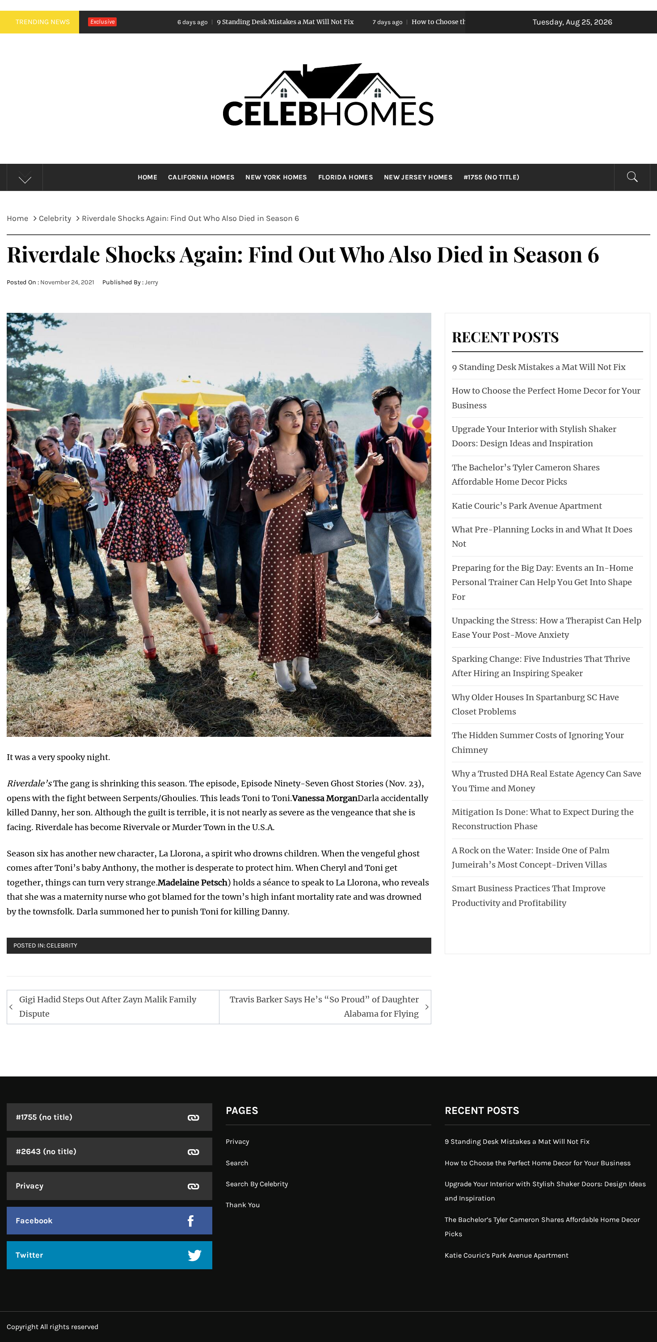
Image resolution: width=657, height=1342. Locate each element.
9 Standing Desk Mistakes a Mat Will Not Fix (199, 22)
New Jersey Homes (418, 177)
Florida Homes (345, 177)
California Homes (201, 177)
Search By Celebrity (257, 1184)
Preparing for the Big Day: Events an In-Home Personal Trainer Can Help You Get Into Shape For (542, 582)
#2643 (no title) (46, 1151)
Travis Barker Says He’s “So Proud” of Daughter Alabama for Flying (324, 1006)
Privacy (29, 1186)
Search (237, 1163)
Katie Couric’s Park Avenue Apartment (527, 506)
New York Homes (276, 177)
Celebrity (61, 945)
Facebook (34, 1221)
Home (147, 177)
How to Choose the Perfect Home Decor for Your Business (415, 22)
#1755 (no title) (491, 177)
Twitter (29, 1255)
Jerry (151, 282)
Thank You (243, 1205)
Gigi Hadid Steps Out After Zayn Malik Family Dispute (107, 1006)
